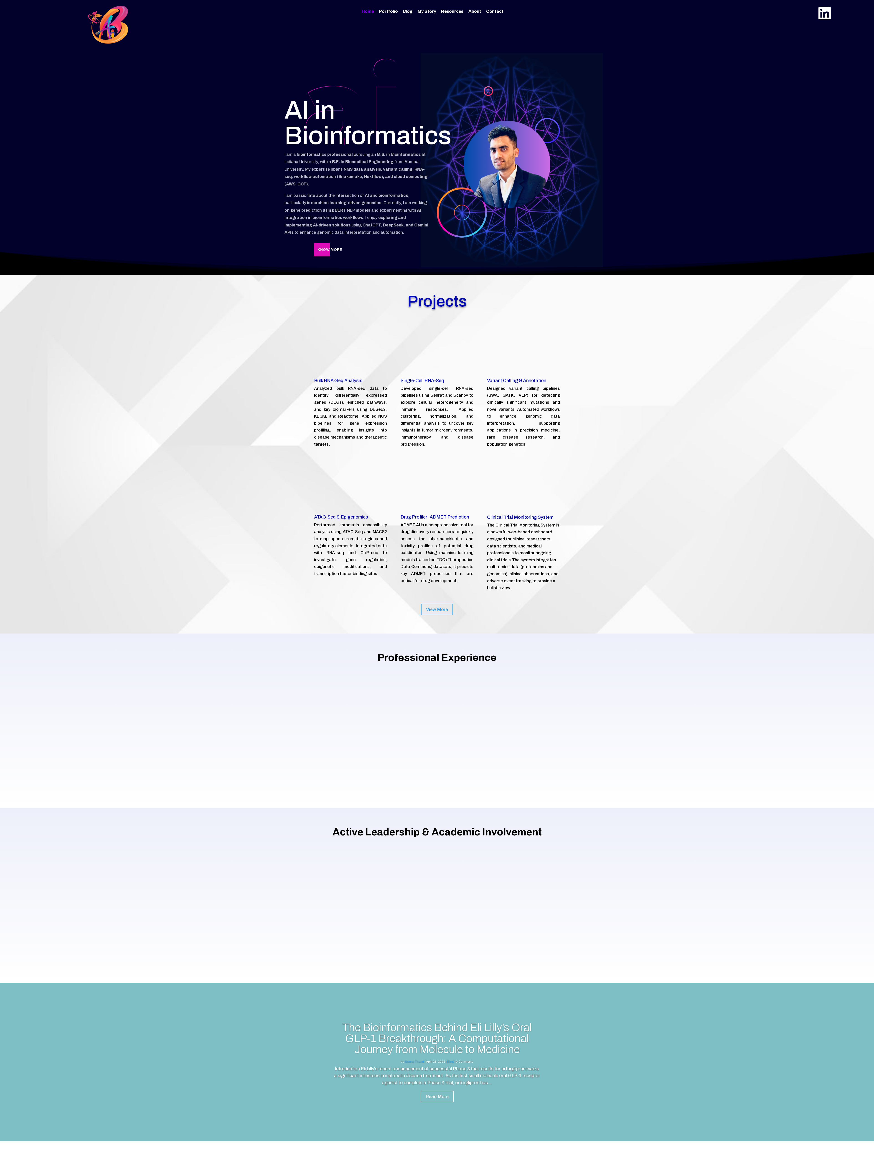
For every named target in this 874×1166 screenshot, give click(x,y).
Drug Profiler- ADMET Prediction (435, 516)
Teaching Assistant (719, 728)
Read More (437, 1096)
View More (437, 609)
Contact (494, 12)
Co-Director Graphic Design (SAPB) (719, 903)
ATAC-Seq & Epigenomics (341, 516)
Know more (330, 250)
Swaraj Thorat (414, 1061)
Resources (452, 12)
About (474, 12)
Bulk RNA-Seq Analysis (338, 380)
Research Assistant (437, 728)
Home (368, 12)
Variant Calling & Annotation (516, 380)
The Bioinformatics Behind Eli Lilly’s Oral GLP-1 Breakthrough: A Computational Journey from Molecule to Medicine (437, 1038)
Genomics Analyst (155, 728)
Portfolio (388, 12)
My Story (427, 12)
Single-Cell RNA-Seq (422, 380)
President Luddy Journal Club (437, 903)
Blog (408, 12)
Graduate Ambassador (155, 903)
